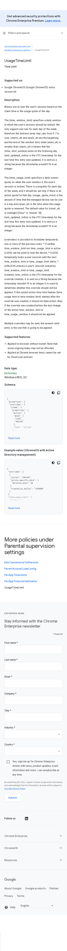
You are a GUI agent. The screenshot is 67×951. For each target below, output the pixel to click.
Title (7, 710)
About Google (12, 888)
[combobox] (33, 734)
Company (9, 693)
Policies (53, 888)
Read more (14, 438)
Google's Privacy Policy (15, 788)
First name (10, 642)
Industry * (9, 727)
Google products (35, 888)
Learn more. (53, 20)
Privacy (8, 896)
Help (12, 907)
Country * (9, 744)
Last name (10, 659)
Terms (20, 896)
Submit (12, 797)
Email (7, 676)
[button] (33, 836)
